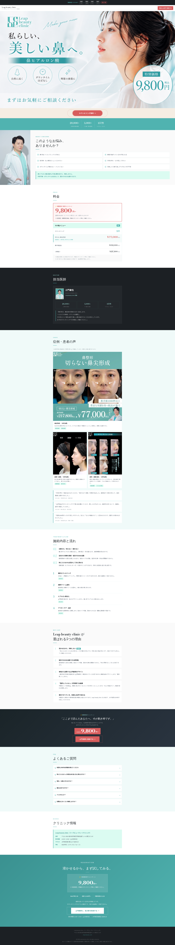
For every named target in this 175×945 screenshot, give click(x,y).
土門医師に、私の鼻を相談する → (87, 911)
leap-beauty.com (87, 935)
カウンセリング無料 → (87, 113)
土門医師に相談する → (87, 739)
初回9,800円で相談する (165, 8)
